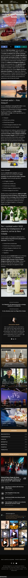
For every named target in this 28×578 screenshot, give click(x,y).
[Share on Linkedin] (17, 47)
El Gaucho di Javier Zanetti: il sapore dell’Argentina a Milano (12, 382)
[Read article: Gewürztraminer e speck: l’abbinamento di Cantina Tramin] (14, 417)
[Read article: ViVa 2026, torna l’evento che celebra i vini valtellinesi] (14, 397)
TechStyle (4, 447)
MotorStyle (4, 441)
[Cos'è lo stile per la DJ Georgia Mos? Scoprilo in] (5, 542)
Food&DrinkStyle (7, 41)
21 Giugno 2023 (20, 31)
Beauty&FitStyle (5, 434)
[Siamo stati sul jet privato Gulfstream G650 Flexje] (23, 542)
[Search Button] (26, 2)
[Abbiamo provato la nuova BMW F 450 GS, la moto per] (23, 525)
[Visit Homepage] (14, 2)
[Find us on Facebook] (11, 563)
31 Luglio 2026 (5, 405)
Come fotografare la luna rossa (12, 492)
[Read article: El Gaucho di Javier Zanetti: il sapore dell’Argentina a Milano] (14, 378)
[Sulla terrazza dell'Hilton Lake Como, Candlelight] (14, 525)
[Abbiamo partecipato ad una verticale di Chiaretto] (5, 525)
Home (2, 41)
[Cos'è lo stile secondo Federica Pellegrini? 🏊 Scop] (14, 534)
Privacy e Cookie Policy (20, 559)
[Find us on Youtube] (16, 563)
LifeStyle (3, 439)
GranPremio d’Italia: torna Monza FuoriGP (15, 497)
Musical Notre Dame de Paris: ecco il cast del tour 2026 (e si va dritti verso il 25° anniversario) (11, 479)
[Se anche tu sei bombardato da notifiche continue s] (23, 534)
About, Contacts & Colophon (7, 559)
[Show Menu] (1, 2)
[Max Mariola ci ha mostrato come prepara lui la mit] (14, 542)
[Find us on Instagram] (13, 563)
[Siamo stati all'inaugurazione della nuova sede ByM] (5, 534)
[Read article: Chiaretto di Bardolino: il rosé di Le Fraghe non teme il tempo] (14, 358)
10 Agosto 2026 (5, 365)
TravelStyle (4, 449)
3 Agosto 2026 (5, 385)
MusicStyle (4, 444)
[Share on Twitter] (11, 47)
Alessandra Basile (11, 31)
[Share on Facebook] (4, 47)
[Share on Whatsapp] (24, 47)
